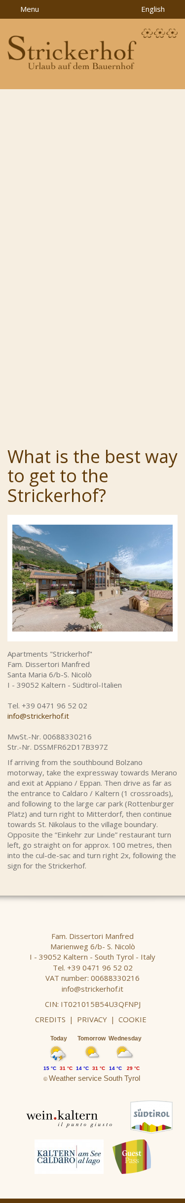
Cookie (132, 1019)
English (154, 9)
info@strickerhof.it (38, 716)
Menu (28, 9)
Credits (50, 1019)
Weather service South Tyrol (94, 1078)
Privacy (92, 1019)
